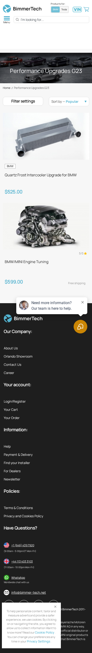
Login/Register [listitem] (15, 401)
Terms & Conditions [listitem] (18, 508)
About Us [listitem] (11, 348)
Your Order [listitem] (12, 417)
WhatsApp (18, 578)
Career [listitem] (9, 372)
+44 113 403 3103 (22, 561)
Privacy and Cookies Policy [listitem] (23, 516)
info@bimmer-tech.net (28, 592)
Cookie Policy (44, 632)
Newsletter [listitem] (12, 479)
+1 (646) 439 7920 (22, 545)
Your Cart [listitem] (11, 409)
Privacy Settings (38, 641)
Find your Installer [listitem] (17, 462)
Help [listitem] (7, 446)
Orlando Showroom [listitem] (18, 356)
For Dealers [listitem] (12, 471)
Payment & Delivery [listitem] (18, 454)
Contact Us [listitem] (12, 364)
